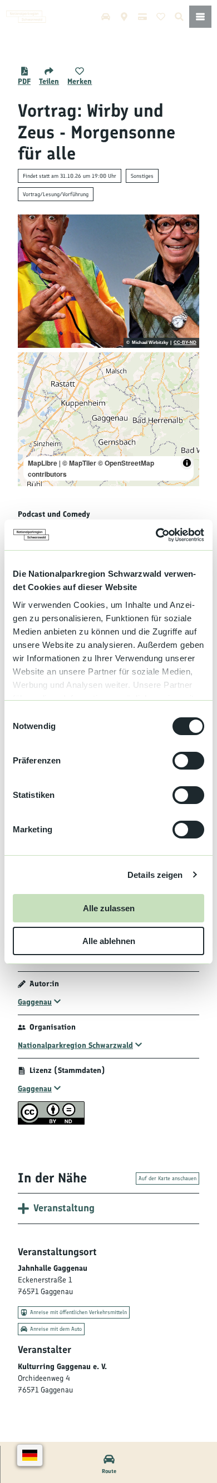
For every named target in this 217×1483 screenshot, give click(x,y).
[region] (108, 419)
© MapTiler (79, 463)
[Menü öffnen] (200, 16)
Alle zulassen (109, 908)
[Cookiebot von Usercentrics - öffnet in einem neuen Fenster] (156, 535)
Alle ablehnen (108, 941)
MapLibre (42, 463)
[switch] (188, 761)
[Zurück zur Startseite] (26, 16)
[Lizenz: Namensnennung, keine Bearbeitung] (51, 1122)
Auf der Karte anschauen (167, 1178)
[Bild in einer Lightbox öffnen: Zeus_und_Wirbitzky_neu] (108, 281)
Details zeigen (155, 875)
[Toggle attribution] (187, 463)
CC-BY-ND (185, 343)
